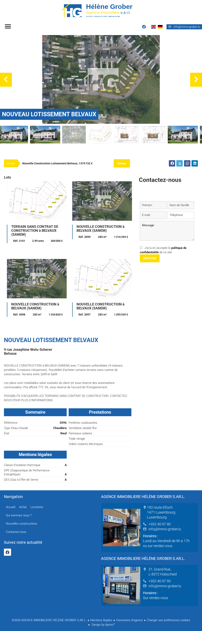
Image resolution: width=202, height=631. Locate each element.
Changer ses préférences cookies (168, 620)
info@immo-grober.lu (165, 529)
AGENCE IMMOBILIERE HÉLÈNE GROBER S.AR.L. (143, 496)
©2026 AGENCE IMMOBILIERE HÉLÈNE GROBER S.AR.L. (49, 620)
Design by (103, 624)
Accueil (101, 10)
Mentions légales (101, 620)
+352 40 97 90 (160, 524)
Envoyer (149, 258)
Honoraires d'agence (129, 620)
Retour (122, 163)
